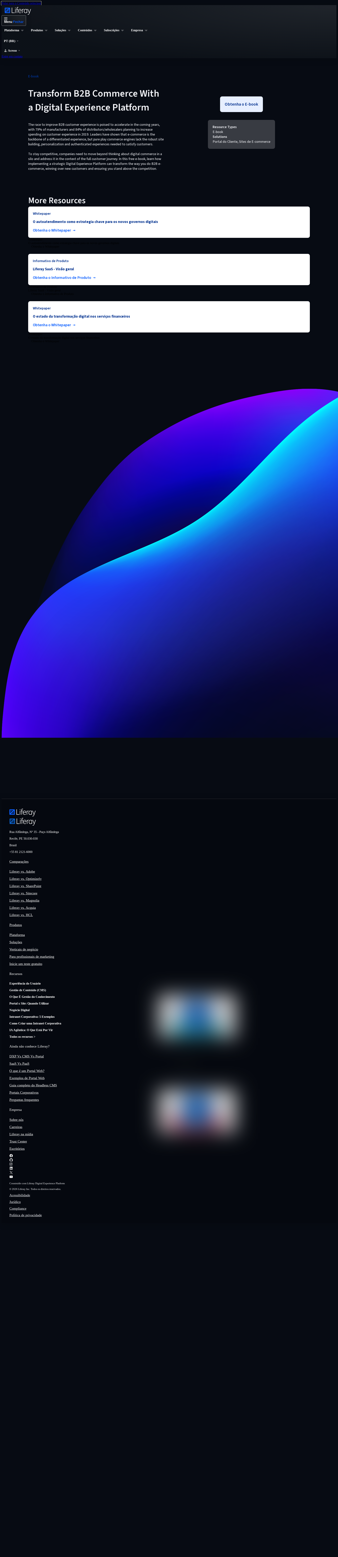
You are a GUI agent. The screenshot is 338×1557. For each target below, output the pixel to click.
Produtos (15, 925)
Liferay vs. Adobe (22, 871)
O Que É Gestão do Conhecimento (32, 996)
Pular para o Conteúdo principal (21, 3)
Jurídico (15, 1202)
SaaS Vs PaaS (19, 1064)
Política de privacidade (25, 1215)
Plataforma (17, 935)
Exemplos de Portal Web (27, 1078)
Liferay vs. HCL (21, 915)
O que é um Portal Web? (26, 1071)
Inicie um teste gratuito (25, 964)
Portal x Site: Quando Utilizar (29, 1003)
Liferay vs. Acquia (22, 908)
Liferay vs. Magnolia (24, 900)
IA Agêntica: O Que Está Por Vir (31, 1030)
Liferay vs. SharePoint (25, 886)
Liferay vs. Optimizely (25, 879)
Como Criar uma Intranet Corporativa (35, 1023)
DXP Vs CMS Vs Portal (26, 1056)
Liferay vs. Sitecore (23, 893)
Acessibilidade (19, 1195)
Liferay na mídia (21, 1134)
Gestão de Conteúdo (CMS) (27, 990)
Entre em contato (12, 56)
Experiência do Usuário (25, 983)
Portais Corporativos (24, 1092)
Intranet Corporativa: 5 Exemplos (32, 1016)
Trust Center (18, 1141)
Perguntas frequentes (24, 1100)
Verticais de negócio (23, 949)
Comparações (19, 861)
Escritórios (17, 1149)
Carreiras (15, 1127)
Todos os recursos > (22, 1036)
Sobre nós (16, 1120)
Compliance (17, 1208)
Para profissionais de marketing (31, 957)
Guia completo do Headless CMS (33, 1085)
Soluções (15, 942)
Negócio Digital (19, 1010)
